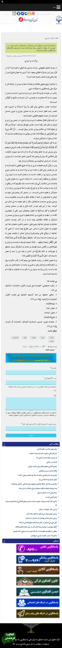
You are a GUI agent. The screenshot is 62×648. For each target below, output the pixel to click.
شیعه (51, 341)
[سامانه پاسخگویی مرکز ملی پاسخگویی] (9, 645)
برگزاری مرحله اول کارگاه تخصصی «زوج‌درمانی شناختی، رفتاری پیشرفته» (34, 484)
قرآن (25, 338)
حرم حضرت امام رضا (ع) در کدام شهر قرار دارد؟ (38, 424)
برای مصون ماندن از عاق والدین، (47, 449)
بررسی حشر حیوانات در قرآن (48, 509)
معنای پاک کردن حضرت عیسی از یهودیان (44, 535)
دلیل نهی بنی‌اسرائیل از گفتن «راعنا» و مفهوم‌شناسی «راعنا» (38, 522)
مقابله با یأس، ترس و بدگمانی (48, 471)
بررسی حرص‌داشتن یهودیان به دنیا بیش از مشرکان (41, 518)
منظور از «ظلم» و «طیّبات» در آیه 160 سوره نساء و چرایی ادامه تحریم (35, 531)
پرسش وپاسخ (52, 346)
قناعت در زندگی (51, 462)
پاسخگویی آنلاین (24, 415)
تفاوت (34, 338)
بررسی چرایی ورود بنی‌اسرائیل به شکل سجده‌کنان (41, 513)
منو (54, 7)
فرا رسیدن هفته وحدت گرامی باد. (46, 457)
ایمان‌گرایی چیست (51, 497)
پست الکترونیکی (49, 378)
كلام (43, 346)
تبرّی (42, 338)
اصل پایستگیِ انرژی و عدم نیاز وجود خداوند (43, 453)
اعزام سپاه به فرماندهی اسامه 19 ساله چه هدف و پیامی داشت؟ (37, 475)
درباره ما (31, 632)
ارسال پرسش (43, 415)
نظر (54, 395)
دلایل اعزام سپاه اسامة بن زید (48, 479)
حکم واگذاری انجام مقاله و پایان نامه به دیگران (42, 466)
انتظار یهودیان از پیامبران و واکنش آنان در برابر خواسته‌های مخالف (36, 527)
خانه (56, 38)
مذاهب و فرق (34, 346)
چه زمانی (15, 338)
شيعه (24, 346)
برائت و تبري (31, 60)
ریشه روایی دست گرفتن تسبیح (47, 492)
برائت (51, 338)
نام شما (53, 368)
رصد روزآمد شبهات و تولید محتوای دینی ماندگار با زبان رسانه (38, 488)
